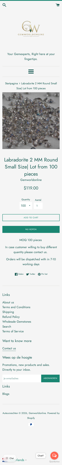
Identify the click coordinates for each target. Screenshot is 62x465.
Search (6, 326)
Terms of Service (13, 331)
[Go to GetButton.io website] (54, 462)
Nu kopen (31, 229)
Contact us (9, 348)
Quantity (25, 199)
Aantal (38, 200)
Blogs (5, 394)
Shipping (8, 312)
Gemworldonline (37, 413)
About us (8, 302)
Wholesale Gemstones (16, 321)
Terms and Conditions (16, 307)
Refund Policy (11, 317)
